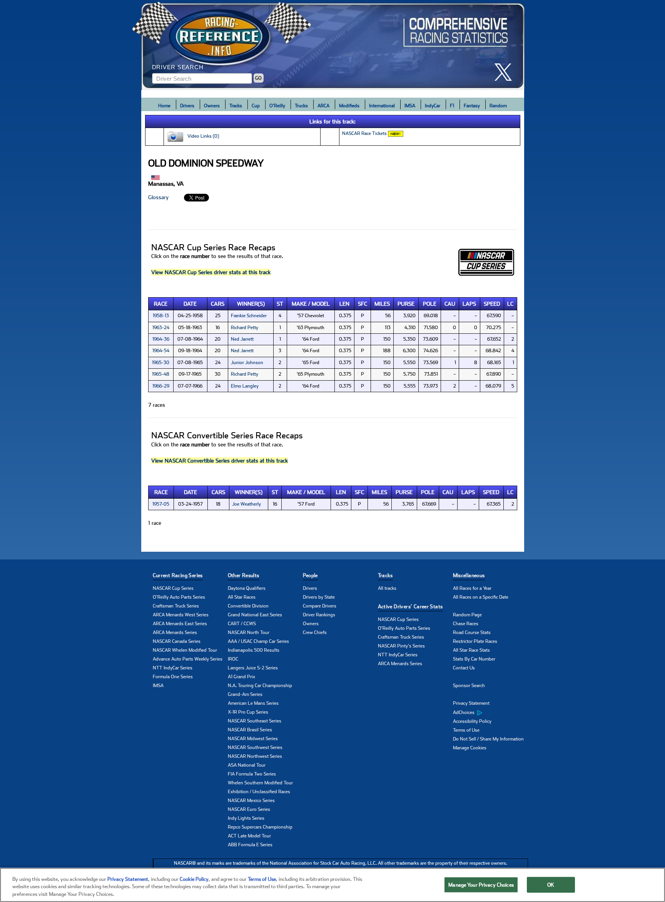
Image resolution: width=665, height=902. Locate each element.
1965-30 (160, 362)
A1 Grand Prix (241, 676)
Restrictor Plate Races (475, 641)
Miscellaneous (469, 575)
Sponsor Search (469, 685)
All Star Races (242, 597)
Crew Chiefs (315, 632)
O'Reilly (277, 105)
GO (258, 78)
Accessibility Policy (472, 721)
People (310, 575)
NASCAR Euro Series (249, 809)
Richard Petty (244, 327)
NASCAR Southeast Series (254, 721)
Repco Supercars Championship (260, 827)
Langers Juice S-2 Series (253, 668)
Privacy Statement (471, 703)
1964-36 (160, 339)
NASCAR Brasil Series (250, 729)
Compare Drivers (319, 606)
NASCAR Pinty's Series (401, 646)
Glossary (158, 197)
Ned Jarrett (242, 339)
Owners (212, 105)
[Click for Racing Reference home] (333, 45)
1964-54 (160, 350)
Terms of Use (466, 730)
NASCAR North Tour (248, 632)
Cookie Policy (194, 879)
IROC (233, 659)
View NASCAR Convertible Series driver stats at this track (219, 461)
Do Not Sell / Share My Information (488, 739)
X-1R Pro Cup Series (248, 712)
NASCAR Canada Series (177, 641)
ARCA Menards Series (175, 632)
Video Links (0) (201, 136)
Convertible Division (248, 606)
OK (550, 884)
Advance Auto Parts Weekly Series (187, 659)
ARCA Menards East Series (180, 623)
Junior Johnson (247, 362)
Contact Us (464, 668)
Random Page (467, 614)
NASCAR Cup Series (173, 588)
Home (164, 105)
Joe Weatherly (246, 504)
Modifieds (349, 105)
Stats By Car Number (474, 659)
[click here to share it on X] (506, 72)
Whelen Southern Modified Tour (260, 783)
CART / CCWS (242, 623)
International (382, 105)
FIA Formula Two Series (252, 774)
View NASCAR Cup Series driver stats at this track (211, 272)
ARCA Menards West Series (181, 614)
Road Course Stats (472, 632)
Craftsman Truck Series (176, 606)
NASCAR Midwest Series (253, 738)
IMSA (409, 105)
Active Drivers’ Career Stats (410, 606)
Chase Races (465, 623)
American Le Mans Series (253, 703)
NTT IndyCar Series (172, 668)
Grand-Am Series (245, 694)
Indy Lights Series (246, 818)
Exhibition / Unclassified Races (259, 791)
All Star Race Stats (471, 650)
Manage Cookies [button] (469, 748)
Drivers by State (319, 597)
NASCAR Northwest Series (255, 756)
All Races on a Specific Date (480, 597)
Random (498, 105)
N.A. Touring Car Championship (260, 685)
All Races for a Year (472, 588)
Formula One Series (173, 676)
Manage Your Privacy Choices (481, 884)
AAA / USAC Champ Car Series (258, 641)
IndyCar (432, 105)
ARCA (323, 105)
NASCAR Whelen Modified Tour (185, 650)
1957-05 (160, 504)
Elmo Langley (245, 386)
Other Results (243, 575)
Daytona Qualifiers (247, 588)
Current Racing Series (178, 575)
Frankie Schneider (249, 315)
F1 (452, 105)
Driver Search (178, 67)
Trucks (301, 105)
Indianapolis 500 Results (253, 650)
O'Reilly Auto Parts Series (179, 597)
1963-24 (160, 327)
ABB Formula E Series (250, 844)
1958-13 (161, 315)
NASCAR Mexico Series (251, 800)
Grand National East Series (255, 614)
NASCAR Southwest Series (255, 747)
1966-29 (160, 386)
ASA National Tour (247, 765)
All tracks (387, 588)
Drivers (187, 105)
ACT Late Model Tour (249, 836)
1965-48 (160, 374)
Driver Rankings (319, 614)
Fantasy (472, 105)
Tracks (235, 105)
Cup (256, 105)
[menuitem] (490, 712)
